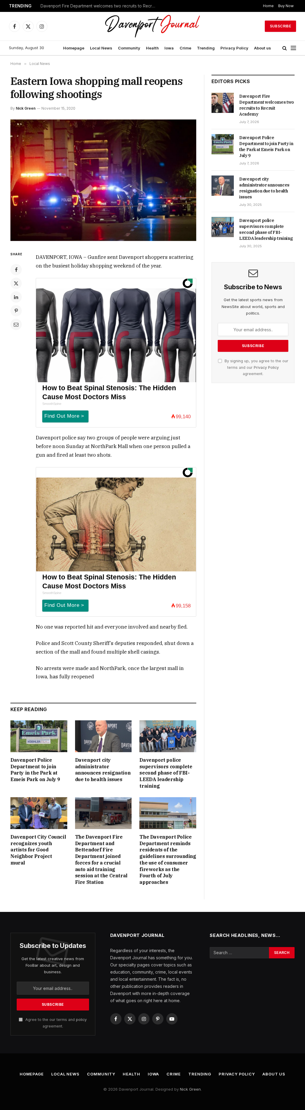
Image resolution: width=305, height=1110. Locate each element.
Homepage (73, 48)
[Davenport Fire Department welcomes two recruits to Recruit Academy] (222, 103)
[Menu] (293, 48)
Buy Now (286, 6)
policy (81, 1019)
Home (268, 6)
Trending (206, 48)
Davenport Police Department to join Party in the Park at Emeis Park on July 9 (100, 6)
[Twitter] (16, 283)
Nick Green (25, 108)
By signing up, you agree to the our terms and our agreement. (255, 367)
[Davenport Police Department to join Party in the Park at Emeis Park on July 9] (38, 736)
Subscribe (280, 26)
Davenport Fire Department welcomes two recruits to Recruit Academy (266, 105)
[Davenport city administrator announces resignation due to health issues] (103, 736)
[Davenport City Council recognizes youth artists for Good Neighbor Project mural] (38, 813)
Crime (185, 48)
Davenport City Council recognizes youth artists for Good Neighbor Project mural (38, 850)
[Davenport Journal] (152, 26)
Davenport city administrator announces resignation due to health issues (103, 769)
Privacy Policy (234, 48)
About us (262, 48)
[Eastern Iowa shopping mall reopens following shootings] (103, 180)
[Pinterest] (16, 310)
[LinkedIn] (16, 297)
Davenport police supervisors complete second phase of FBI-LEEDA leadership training (165, 773)
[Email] (16, 324)
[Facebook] (16, 269)
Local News (101, 48)
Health (152, 48)
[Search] (284, 48)
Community (129, 48)
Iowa (169, 48)
